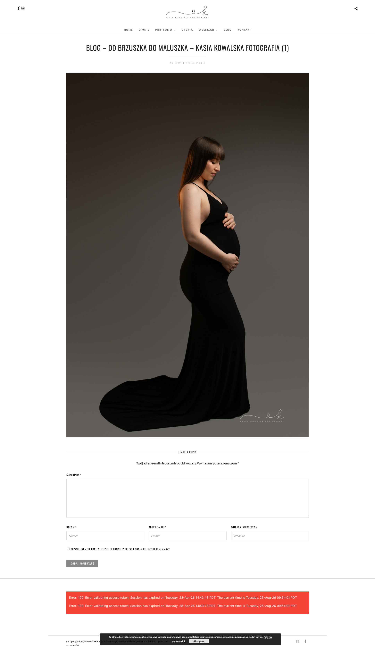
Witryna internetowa (244, 527)
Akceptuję (199, 641)
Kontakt (244, 29)
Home (128, 29)
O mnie (144, 29)
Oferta (187, 29)
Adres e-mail (157, 527)
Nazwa (71, 527)
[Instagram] (22, 8)
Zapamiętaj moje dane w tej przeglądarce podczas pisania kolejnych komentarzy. (120, 549)
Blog (228, 29)
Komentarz (73, 475)
